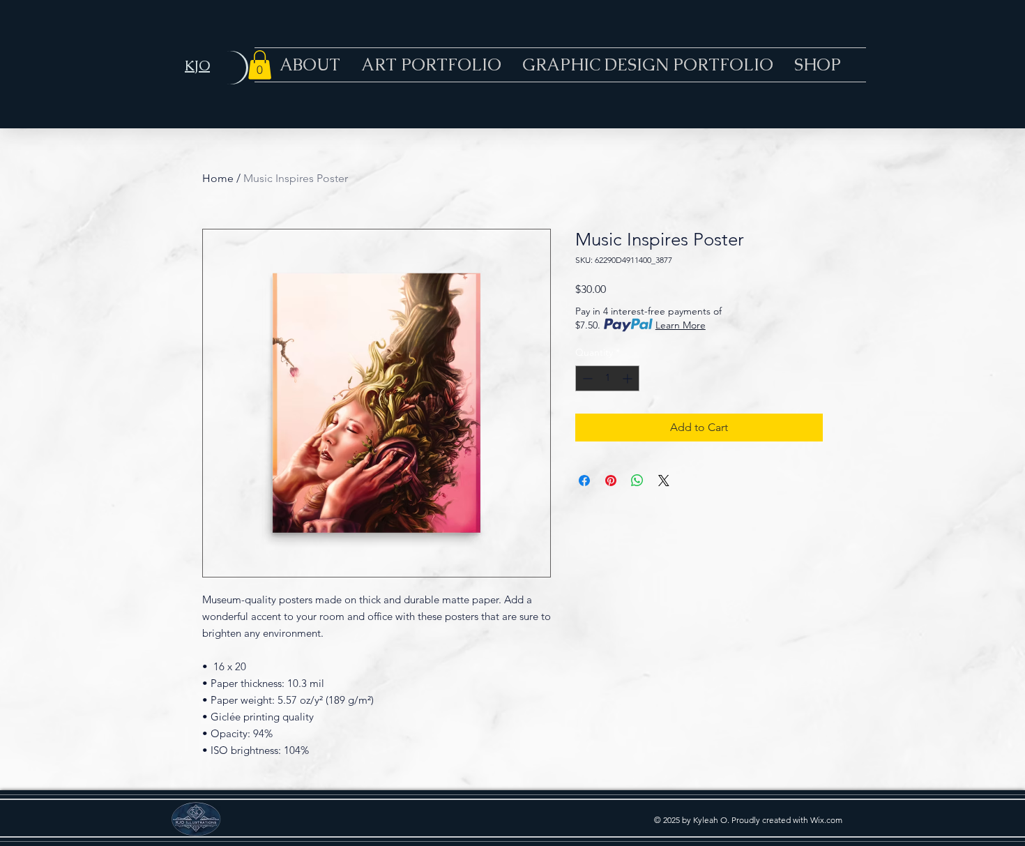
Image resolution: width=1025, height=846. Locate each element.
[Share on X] (663, 480)
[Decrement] (586, 378)
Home (218, 178)
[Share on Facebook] (584, 480)
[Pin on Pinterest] (610, 480)
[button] (260, 65)
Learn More (680, 325)
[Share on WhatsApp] (637, 480)
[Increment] (628, 378)
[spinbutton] (607, 378)
